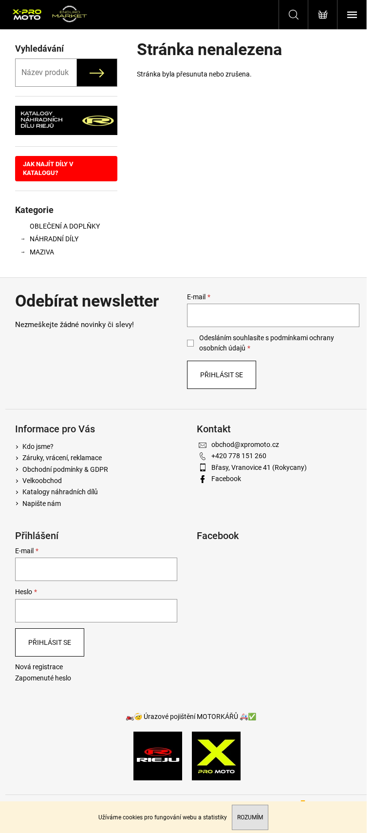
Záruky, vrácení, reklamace (62, 458)
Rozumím (250, 817)
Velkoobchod (42, 480)
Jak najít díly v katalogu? (48, 168)
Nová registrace (39, 667)
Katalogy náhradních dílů (60, 492)
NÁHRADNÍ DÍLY (54, 239)
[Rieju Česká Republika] (157, 755)
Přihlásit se (221, 375)
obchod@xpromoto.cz (245, 444)
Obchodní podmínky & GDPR (65, 469)
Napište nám (41, 503)
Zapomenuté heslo (43, 678)
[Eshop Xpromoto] (216, 755)
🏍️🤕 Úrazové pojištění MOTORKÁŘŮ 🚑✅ (191, 716)
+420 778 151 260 (238, 456)
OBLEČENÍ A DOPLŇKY (65, 226)
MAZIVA (42, 252)
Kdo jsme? (38, 446)
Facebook (226, 479)
